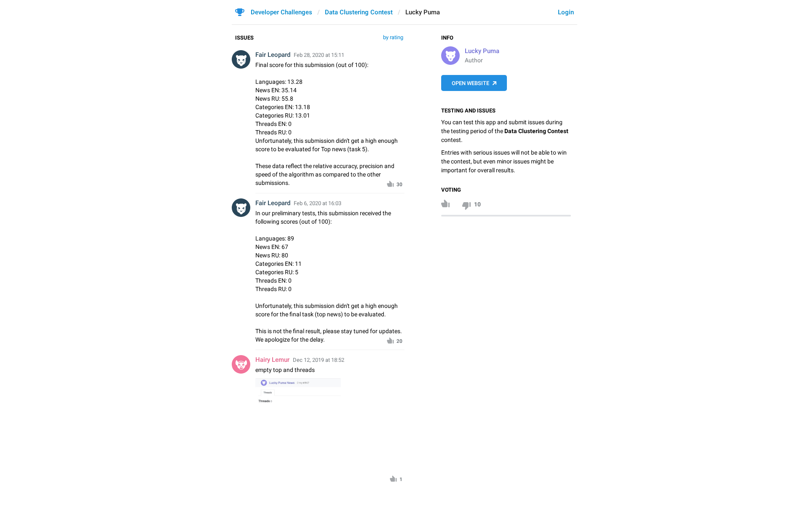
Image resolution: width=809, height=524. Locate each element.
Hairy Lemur (272, 360)
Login (566, 12)
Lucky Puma (482, 51)
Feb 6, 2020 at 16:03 (317, 203)
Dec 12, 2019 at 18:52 (318, 360)
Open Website (470, 83)
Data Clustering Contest (359, 12)
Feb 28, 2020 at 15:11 (319, 55)
